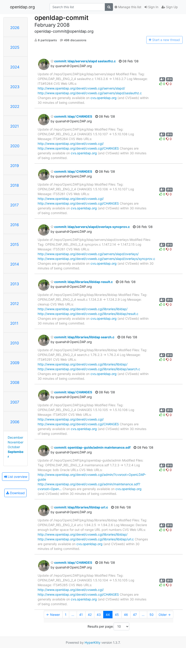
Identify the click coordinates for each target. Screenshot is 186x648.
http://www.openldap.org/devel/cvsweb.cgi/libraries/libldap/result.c (88, 314)
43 (99, 615)
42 (90, 615)
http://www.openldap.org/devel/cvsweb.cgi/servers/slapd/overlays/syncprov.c (96, 259)
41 (81, 615)
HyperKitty (92, 642)
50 (151, 615)
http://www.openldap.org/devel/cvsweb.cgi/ (71, 143)
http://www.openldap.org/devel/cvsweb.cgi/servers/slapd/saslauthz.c (90, 93)
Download (17, 493)
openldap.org (22, 7)
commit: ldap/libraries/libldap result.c (83, 282)
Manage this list (129, 7)
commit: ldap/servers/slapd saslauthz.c (85, 61)
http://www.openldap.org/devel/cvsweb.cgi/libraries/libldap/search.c (89, 369)
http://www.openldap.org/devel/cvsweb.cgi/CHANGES (78, 148)
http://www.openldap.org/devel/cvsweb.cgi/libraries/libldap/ (82, 309)
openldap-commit (61, 18)
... (72, 615)
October (14, 447)
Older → (165, 615)
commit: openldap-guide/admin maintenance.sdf (92, 447)
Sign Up (171, 7)
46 (126, 615)
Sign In (152, 7)
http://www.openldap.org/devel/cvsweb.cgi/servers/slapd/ (81, 88)
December (15, 437)
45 (117, 615)
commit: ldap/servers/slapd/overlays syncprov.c (92, 227)
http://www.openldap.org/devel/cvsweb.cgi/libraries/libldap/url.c (86, 539)
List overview (17, 477)
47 (135, 615)
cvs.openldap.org (104, 98)
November (15, 442)
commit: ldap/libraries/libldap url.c (81, 507)
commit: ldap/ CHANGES (73, 116)
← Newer (53, 615)
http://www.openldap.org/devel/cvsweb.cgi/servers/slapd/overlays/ (88, 254)
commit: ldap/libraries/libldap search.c (84, 337)
